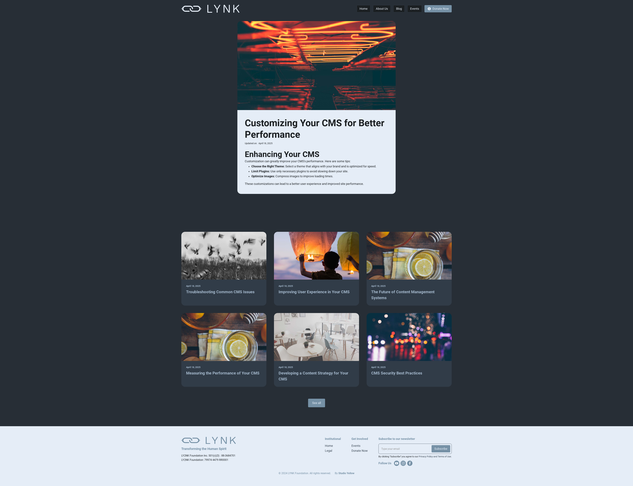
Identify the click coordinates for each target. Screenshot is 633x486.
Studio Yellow (346, 473)
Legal (328, 450)
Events (355, 445)
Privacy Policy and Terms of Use (435, 456)
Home (329, 445)
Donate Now (359, 450)
